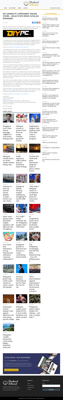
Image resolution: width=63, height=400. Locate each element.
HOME (5, 8)
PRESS (19, 8)
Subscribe (51, 389)
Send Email (8, 99)
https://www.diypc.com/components (20, 47)
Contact (29, 389)
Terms (29, 383)
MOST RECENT (12, 8)
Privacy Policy (31, 385)
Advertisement (31, 387)
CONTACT (25, 8)
